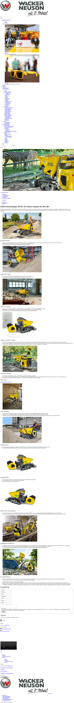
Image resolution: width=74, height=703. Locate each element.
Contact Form (2, 669)
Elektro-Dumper (7, 116)
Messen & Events (9, 136)
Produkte (5, 90)
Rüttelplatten (8, 94)
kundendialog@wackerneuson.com (6, 667)
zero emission (6, 106)
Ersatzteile (6, 128)
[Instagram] (2, 677)
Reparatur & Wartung (8, 127)
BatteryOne (7, 119)
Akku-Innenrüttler (8, 108)
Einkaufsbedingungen (6, 700)
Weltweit (4, 655)
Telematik (7, 130)
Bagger (7, 96)
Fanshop (6, 22)
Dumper (7, 99)
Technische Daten (6, 195)
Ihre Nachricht (3, 608)
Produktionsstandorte (8, 135)
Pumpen (7, 105)
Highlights (4, 194)
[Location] (1, 677)
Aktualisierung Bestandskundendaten (6, 673)
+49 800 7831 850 (6, 625)
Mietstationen (7, 123)
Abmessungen (5, 196)
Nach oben (50, 693)
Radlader (6, 97)
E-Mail (2, 600)
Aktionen (6, 140)
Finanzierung (7, 129)
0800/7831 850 (10, 665)
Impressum (4, 695)
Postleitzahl (3, 596)
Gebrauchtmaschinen (6, 124)
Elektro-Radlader (8, 114)
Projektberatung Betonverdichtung (11, 131)
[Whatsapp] (8, 677)
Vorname (2, 589)
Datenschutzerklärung (6, 696)
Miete (5, 121)
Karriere (6, 139)
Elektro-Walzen (7, 112)
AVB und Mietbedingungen (7, 699)
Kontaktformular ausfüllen (6, 628)
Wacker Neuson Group (7, 656)
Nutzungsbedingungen (6, 697)
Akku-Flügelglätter (8, 109)
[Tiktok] (7, 677)
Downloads (7, 141)
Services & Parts (6, 125)
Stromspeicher (8, 103)
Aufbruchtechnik (9, 101)
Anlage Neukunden (3, 671)
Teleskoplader (7, 98)
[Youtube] (4, 677)
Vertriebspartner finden (4, 192)
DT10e (4, 203)
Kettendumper (5, 202)
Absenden (3, 611)
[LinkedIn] (6, 677)
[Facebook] (3, 677)
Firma (2, 594)
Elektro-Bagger (7, 113)
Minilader (6, 100)
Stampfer (7, 93)
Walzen (6, 95)
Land (2, 598)
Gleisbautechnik (7, 132)
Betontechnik (8, 92)
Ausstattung (5, 197)
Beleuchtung (7, 104)
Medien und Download (7, 198)
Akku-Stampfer (7, 110)
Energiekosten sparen (8, 118)
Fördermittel (7, 120)
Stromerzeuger (7, 102)
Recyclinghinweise (6, 698)
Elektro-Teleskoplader (8, 115)
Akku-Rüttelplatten (8, 111)
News (6, 137)
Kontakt (4, 85)
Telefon (2, 602)
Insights (6, 138)
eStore (6, 21)
